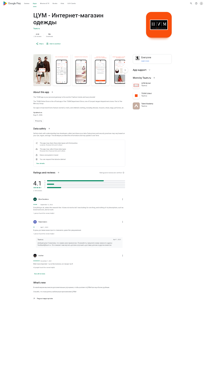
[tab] (26, 3)
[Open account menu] (201, 3)
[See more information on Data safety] (49, 128)
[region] (76, 35)
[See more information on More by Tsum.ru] (154, 77)
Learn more (145, 61)
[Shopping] (38, 120)
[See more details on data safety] (41, 163)
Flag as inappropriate (43, 298)
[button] (42, 70)
